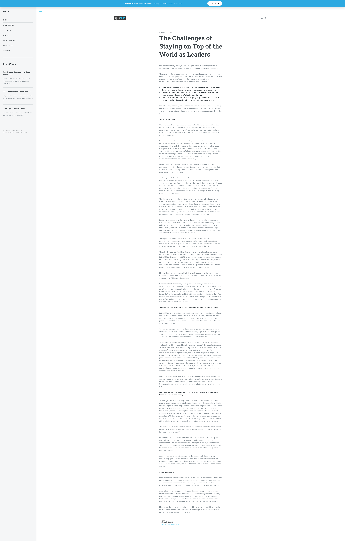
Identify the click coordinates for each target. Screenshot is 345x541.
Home (5, 20)
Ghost (25, 132)
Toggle (40, 12)
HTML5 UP (11, 132)
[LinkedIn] (262, 18)
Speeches (7, 30)
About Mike (8, 46)
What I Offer (8, 25)
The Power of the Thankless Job (17, 92)
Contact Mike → (215, 3)
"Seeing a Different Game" (14, 108)
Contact (6, 51)
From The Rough (10, 40)
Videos (6, 35)
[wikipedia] (265, 18)
